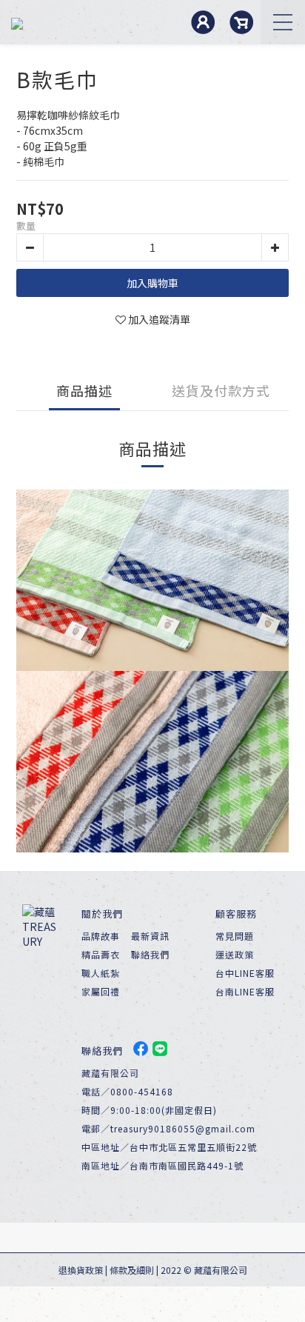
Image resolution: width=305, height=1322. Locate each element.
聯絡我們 (150, 954)
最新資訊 (150, 935)
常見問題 (234, 935)
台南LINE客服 (245, 991)
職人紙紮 (100, 973)
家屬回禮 (100, 991)
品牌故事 (100, 935)
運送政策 (234, 954)
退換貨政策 (80, 1269)
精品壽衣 (100, 954)
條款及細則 (132, 1269)
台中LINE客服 (245, 973)
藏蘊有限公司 (220, 1269)
